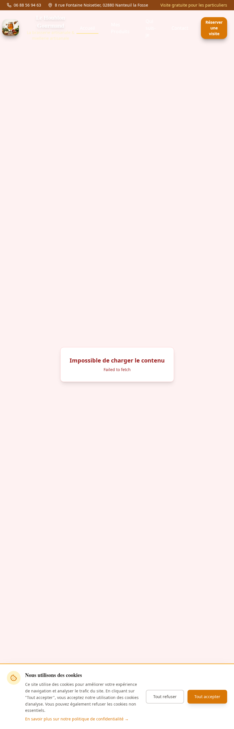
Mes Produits (120, 28)
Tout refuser (165, 696)
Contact (180, 28)
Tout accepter (207, 696)
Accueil (87, 28)
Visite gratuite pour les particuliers (193, 5)
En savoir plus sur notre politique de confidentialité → (77, 719)
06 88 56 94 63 (27, 5)
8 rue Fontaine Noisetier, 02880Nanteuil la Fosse (101, 5)
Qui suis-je (151, 28)
